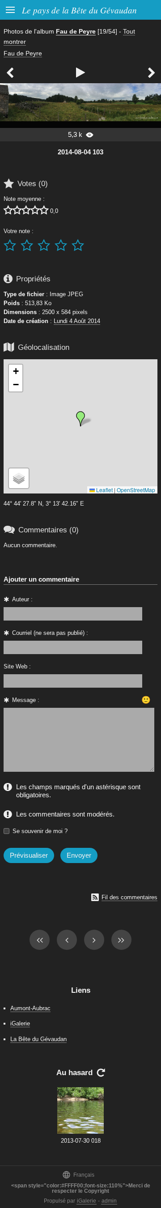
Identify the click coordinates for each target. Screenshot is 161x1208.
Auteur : (22, 599)
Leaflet (104, 489)
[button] (80, 418)
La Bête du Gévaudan (38, 1039)
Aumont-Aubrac (30, 1008)
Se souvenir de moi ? (40, 831)
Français (78, 1174)
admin (109, 1201)
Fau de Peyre (76, 31)
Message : (25, 700)
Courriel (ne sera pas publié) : (50, 633)
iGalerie (20, 1023)
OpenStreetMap (136, 489)
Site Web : (17, 666)
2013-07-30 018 (81, 1140)
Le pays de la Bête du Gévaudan (79, 10)
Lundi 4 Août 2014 (77, 321)
